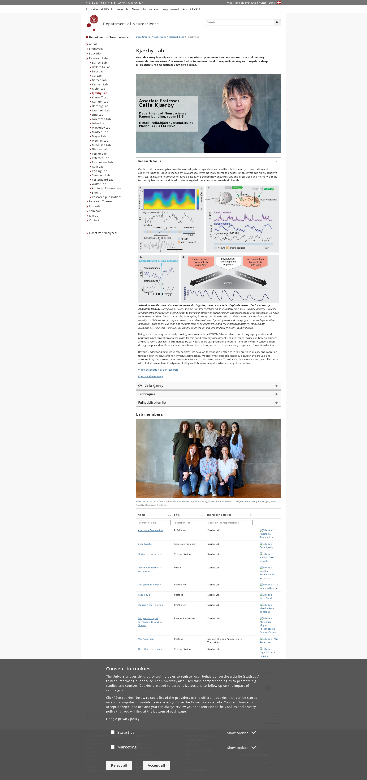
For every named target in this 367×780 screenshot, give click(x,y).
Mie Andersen (146, 638)
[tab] (208, 161)
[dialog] (183, 719)
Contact (94, 220)
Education (95, 53)
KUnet (262, 2)
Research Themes (101, 201)
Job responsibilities (219, 514)
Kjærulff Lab (100, 97)
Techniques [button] (146, 394)
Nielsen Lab (100, 149)
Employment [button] (170, 9)
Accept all (156, 765)
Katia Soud (144, 594)
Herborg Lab (100, 106)
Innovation (96, 206)
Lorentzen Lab (101, 119)
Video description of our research (158, 369)
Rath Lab (98, 166)
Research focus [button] (149, 161)
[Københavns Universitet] (92, 23)
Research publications (107, 197)
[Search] (277, 22)
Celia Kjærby (145, 543)
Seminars (95, 211)
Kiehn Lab (98, 88)
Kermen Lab (100, 84)
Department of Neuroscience (109, 37)
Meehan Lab (100, 140)
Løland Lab (99, 123)
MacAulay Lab (101, 127)
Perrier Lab (99, 153)
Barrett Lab (99, 62)
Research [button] (122, 9)
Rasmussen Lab (102, 162)
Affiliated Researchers (107, 188)
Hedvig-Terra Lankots (150, 554)
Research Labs (98, 58)
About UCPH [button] (191, 9)
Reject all (119, 765)
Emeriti (96, 192)
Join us (93, 215)
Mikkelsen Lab (101, 145)
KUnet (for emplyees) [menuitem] (103, 233)
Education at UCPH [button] (99, 9)
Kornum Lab (100, 101)
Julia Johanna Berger (149, 584)
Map (229, 2)
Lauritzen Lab (101, 110)
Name (141, 514)
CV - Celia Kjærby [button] (150, 386)
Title (177, 514)
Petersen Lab (100, 158)
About (93, 44)
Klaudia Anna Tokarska (150, 604)
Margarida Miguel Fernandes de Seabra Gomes (150, 622)
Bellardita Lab (101, 67)
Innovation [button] (150, 9)
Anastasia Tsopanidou (150, 530)
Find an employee (245, 2)
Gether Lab (99, 80)
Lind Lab (97, 114)
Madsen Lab (100, 132)
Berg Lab (98, 71)
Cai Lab (97, 75)
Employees (96, 48)
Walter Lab (99, 184)
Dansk (272, 2)
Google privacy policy (123, 719)
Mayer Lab (99, 136)
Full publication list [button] (152, 402)
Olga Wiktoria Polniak (150, 649)
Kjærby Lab (99, 93)
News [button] (135, 9)
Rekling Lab (99, 171)
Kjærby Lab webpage (150, 376)
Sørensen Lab (101, 175)
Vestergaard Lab (103, 179)
